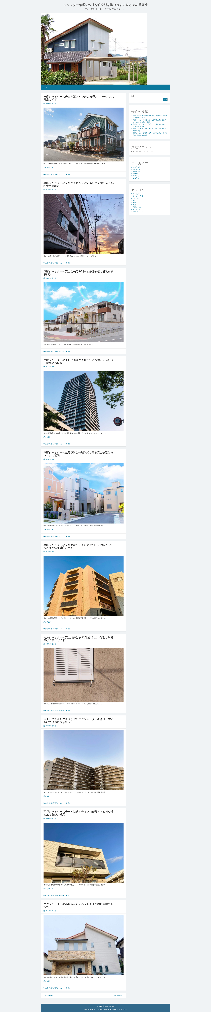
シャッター (136, 194)
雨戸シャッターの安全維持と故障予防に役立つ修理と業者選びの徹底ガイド (78, 638)
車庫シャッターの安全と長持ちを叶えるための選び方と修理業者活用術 (79, 184)
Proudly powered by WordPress (94, 1009)
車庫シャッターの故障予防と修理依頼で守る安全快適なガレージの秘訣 (78, 454)
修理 (52, 174)
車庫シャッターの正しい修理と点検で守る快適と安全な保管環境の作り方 (78, 361)
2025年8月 (136, 176)
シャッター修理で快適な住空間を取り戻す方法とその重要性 (105, 5)
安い (134, 203)
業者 (69, 174)
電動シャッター (138, 211)
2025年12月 (136, 167)
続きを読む (48, 167)
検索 (132, 96)
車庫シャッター (59, 174)
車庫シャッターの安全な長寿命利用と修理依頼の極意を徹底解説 (78, 272)
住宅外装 (48, 174)
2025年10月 (136, 171)
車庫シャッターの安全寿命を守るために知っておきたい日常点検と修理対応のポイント (79, 546)
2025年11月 (136, 169)
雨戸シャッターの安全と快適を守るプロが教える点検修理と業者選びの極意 (79, 813)
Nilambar (124, 1009)
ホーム (45, 87)
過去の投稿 (49, 995)
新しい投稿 (118, 995)
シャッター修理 (138, 196)
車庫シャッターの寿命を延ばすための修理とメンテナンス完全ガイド (79, 98)
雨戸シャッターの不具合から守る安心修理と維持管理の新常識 (78, 905)
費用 (134, 205)
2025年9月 (136, 174)
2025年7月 (136, 178)
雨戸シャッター (59, 711)
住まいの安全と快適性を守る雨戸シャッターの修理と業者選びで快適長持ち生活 (78, 720)
